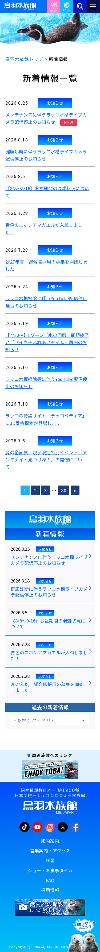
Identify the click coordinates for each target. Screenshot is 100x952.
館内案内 (50, 841)
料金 (50, 860)
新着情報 (49, 533)
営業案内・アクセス (50, 850)
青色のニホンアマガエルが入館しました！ (49, 655)
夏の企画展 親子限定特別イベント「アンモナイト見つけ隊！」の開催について (46, 459)
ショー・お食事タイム (50, 870)
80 (63, 490)
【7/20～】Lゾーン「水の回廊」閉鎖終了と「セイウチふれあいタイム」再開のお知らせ (47, 342)
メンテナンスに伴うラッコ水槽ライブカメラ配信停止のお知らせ (49, 560)
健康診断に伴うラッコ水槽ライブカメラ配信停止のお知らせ (49, 592)
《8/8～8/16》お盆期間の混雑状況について (48, 624)
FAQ (50, 880)
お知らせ (55, 103)
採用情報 (50, 890)
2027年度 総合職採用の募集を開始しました (47, 687)
